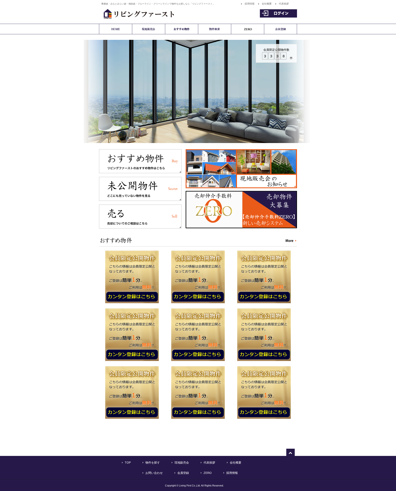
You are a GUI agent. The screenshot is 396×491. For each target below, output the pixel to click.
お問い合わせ (154, 472)
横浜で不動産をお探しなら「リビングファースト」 (136, 13)
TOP (128, 462)
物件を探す (152, 462)
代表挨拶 (284, 3)
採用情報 (250, 3)
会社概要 (267, 3)
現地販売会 (181, 462)
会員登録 (183, 472)
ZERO (208, 472)
